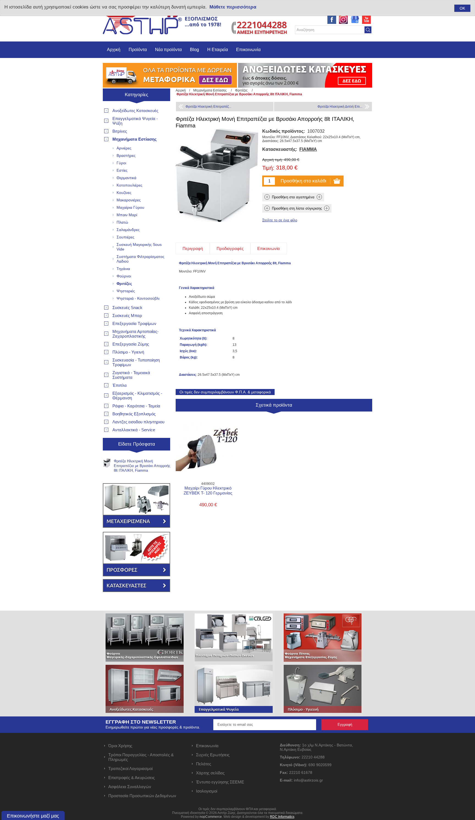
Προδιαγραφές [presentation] (230, 248)
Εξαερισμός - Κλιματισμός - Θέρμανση (137, 395)
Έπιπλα (119, 385)
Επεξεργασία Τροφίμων (134, 323)
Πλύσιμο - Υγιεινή (128, 352)
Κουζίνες (124, 192)
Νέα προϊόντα (168, 49)
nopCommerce (211, 817)
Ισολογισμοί (206, 791)
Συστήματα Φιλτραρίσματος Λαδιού (140, 258)
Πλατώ (122, 222)
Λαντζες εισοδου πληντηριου (138, 421)
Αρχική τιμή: (272, 159)
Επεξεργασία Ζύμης (130, 344)
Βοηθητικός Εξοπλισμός (134, 414)
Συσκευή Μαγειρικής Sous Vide (139, 246)
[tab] (193, 248)
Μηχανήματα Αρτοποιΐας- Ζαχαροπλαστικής (135, 333)
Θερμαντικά (126, 178)
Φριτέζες (124, 283)
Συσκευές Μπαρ (127, 315)
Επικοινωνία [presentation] (268, 248)
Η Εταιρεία (217, 49)
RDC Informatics (282, 817)
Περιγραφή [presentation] (193, 248)
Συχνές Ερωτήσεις (213, 754)
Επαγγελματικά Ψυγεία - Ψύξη (135, 121)
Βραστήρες (126, 155)
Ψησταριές (126, 291)
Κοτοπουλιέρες (129, 185)
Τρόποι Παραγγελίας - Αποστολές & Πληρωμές (141, 757)
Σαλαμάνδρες (128, 229)
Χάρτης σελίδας (210, 773)
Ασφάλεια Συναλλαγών (129, 786)
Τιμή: (268, 168)
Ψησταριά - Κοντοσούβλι (138, 298)
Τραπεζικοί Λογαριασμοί (130, 768)
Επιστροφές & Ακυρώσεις (131, 777)
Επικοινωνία (248, 49)
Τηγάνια (123, 268)
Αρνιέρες (124, 148)
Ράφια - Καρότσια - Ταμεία (136, 406)
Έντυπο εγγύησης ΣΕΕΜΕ (220, 782)
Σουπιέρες (125, 237)
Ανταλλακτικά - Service (133, 429)
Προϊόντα (138, 49)
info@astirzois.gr (308, 780)
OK (462, 8)
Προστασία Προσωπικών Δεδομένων (142, 795)
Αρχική (113, 49)
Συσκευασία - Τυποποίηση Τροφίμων (136, 362)
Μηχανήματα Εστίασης (134, 139)
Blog (194, 49)
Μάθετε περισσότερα (232, 7)
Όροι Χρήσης (120, 745)
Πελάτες (203, 763)
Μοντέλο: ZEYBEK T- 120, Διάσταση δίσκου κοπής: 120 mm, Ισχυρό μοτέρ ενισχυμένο (208, 435)
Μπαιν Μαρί (127, 215)
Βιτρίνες (119, 131)
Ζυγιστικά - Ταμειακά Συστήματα (131, 375)
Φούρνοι (124, 276)
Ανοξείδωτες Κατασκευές (135, 110)
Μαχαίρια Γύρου (130, 207)
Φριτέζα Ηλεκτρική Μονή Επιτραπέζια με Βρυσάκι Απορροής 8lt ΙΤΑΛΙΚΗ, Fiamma (142, 465)
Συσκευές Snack (127, 307)
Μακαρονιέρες (129, 200)
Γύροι (121, 163)
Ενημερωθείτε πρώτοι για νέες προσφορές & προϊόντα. (153, 727)
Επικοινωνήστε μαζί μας (33, 816)
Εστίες (122, 170)
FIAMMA (308, 149)
